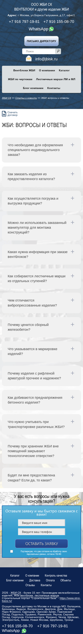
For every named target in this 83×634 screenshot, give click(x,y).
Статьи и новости (26, 98)
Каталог (14, 575)
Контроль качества (56, 575)
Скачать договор (13, 113)
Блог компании (15, 580)
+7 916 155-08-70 (58, 21)
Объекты (65, 580)
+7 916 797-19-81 (24, 21)
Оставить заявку (41, 543)
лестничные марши (47, 595)
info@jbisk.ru (46, 59)
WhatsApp (38, 29)
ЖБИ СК (6, 98)
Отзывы (30, 585)
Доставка (34, 580)
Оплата (50, 580)
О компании (32, 575)
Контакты (46, 585)
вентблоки (26, 595)
